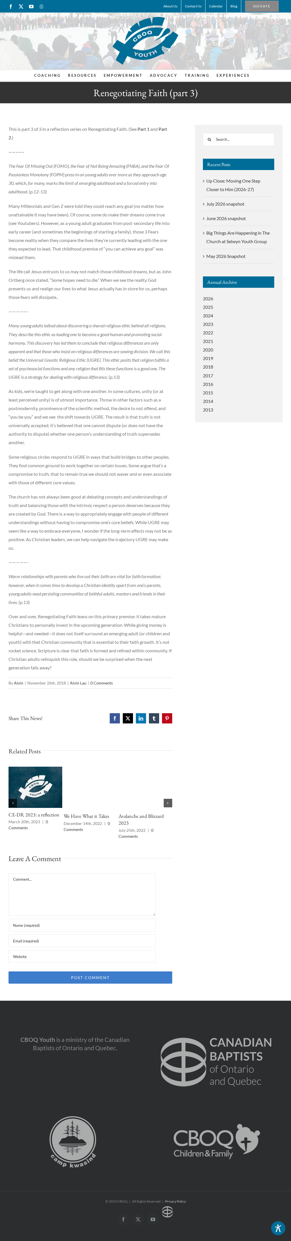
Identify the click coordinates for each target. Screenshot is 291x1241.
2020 (208, 349)
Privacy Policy (175, 1201)
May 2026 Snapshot (226, 256)
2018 (208, 366)
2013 (208, 409)
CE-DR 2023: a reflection (34, 814)
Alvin (18, 683)
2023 (208, 324)
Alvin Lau (78, 683)
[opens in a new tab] (216, 1028)
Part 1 (143, 129)
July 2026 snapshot (225, 203)
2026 (208, 298)
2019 (208, 358)
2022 (208, 332)
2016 (208, 384)
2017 (208, 375)
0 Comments (101, 683)
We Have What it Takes (86, 816)
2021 (208, 341)
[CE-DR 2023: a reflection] (35, 769)
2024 (208, 315)
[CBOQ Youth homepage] (145, 40)
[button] (13, 803)
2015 (208, 392)
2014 (208, 401)
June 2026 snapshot (226, 218)
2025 (208, 307)
